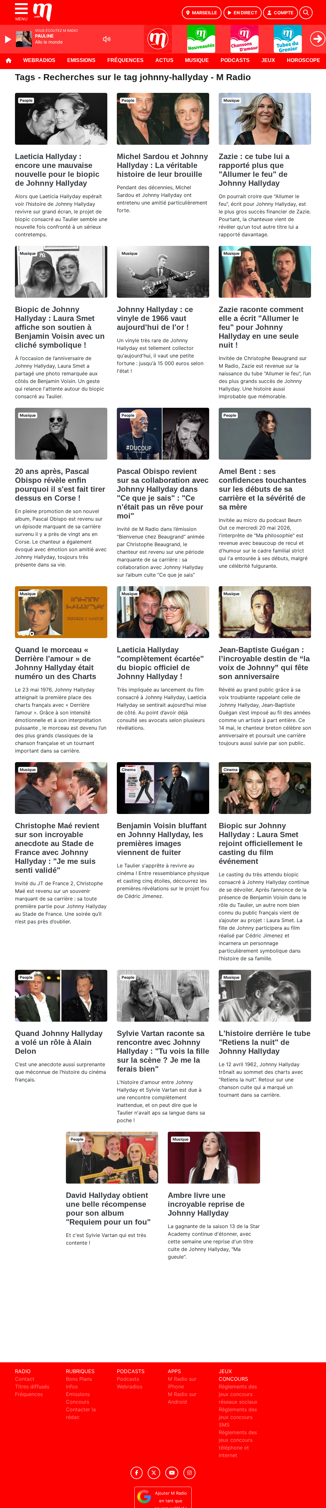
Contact (24, 1379)
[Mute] (106, 39)
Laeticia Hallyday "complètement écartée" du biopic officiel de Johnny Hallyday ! (160, 663)
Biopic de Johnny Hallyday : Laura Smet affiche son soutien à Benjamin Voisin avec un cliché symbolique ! (60, 327)
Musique (197, 60)
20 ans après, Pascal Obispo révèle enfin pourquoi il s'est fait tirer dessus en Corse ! (60, 484)
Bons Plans (79, 1379)
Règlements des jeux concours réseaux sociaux (238, 1394)
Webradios (39, 60)
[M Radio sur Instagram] (189, 1473)
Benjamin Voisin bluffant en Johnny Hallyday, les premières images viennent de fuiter (162, 839)
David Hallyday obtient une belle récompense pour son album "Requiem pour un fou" (108, 1208)
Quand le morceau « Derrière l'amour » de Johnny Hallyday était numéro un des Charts (55, 663)
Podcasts (235, 60)
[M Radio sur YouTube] (171, 1473)
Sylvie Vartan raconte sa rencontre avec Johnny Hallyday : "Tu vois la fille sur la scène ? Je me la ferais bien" (163, 1051)
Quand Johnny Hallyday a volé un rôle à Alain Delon (59, 1042)
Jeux (268, 60)
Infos (72, 1386)
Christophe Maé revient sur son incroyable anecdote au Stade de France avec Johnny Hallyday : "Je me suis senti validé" (57, 847)
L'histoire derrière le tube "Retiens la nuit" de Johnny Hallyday (264, 1042)
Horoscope (303, 60)
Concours (77, 1402)
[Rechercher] (306, 12)
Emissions (81, 60)
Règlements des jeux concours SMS (238, 1417)
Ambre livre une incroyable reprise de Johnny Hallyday (206, 1204)
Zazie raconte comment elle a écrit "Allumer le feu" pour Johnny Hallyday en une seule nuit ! (261, 327)
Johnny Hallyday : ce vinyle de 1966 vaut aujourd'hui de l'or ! (155, 318)
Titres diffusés (32, 1386)
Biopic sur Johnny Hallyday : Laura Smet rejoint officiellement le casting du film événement (260, 843)
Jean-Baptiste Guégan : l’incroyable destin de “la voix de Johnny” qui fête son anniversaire (264, 663)
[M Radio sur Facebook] (137, 1473)
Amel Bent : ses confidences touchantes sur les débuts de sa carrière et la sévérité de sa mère (262, 489)
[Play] (9, 39)
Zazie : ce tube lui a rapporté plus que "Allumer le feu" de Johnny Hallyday (254, 169)
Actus (164, 60)
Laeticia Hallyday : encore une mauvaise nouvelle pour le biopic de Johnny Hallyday (57, 169)
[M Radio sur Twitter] (154, 1473)
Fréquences (125, 60)
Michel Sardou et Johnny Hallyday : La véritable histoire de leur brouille (162, 165)
